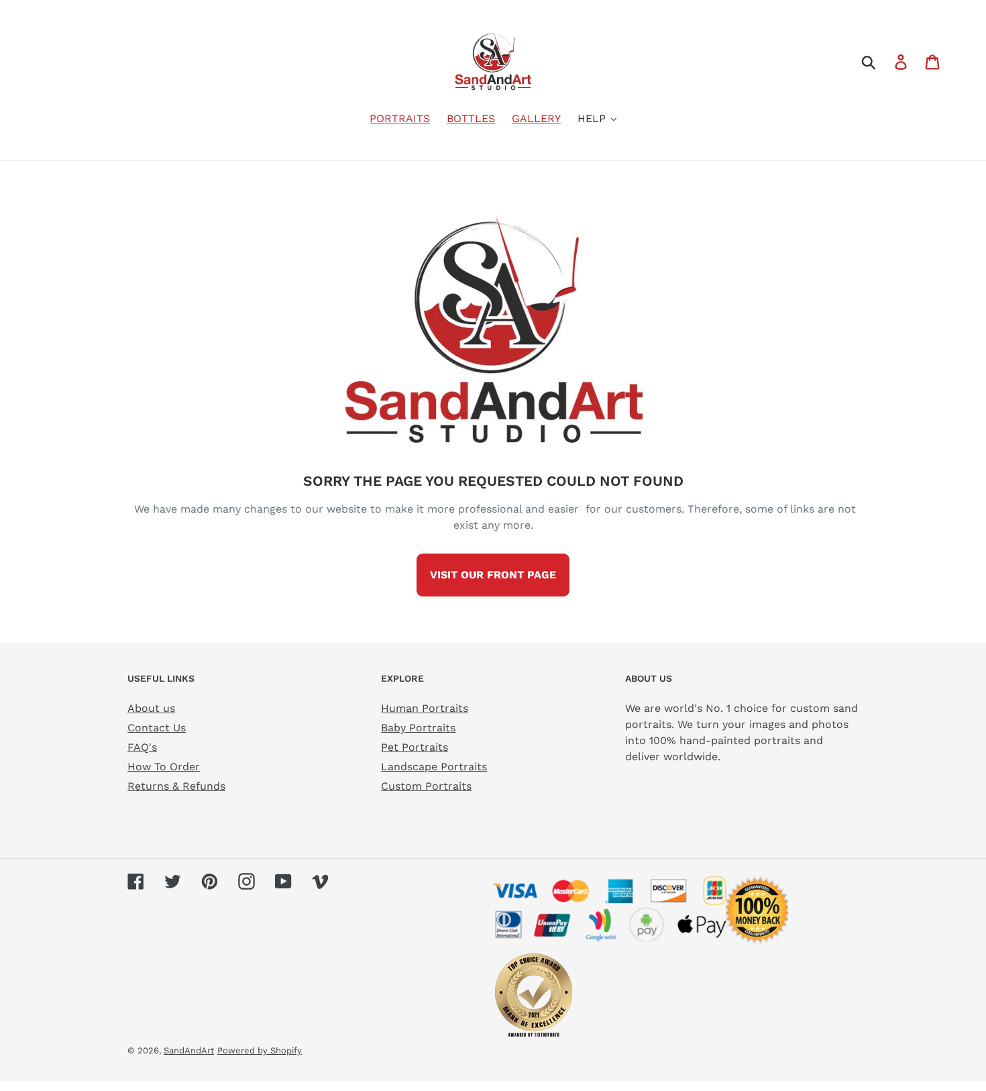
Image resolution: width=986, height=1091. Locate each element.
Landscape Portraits (434, 766)
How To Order (163, 766)
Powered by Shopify (259, 1050)
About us (151, 708)
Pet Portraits (414, 747)
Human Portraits (424, 708)
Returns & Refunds (176, 786)
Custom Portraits (426, 786)
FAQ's (142, 747)
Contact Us (156, 727)
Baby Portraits (418, 727)
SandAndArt (189, 1050)
